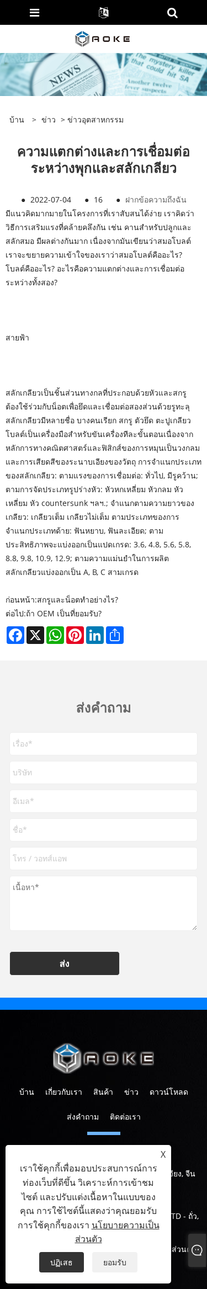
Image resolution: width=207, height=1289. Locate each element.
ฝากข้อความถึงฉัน (156, 199)
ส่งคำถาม (83, 1116)
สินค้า (103, 1091)
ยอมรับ (114, 1262)
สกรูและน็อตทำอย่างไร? (77, 599)
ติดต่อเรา (125, 1116)
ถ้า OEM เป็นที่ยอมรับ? (64, 613)
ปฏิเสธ (61, 1262)
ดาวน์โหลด (169, 1091)
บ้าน (26, 1091)
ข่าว (48, 119)
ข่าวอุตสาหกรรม (95, 119)
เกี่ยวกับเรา (63, 1091)
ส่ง (65, 963)
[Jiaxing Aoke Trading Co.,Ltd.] (103, 38)
